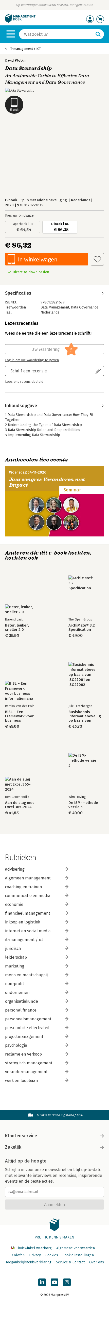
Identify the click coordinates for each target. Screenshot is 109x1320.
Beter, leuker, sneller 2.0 (17, 627)
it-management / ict (24, 939)
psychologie (16, 1045)
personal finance (21, 1010)
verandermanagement (26, 1071)
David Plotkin (15, 60)
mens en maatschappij (26, 975)
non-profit (14, 983)
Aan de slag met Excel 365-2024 (19, 805)
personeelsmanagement (28, 1019)
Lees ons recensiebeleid (24, 382)
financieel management (27, 913)
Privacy (35, 1255)
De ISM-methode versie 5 (83, 805)
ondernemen (17, 992)
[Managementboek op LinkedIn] (42, 1282)
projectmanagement (24, 1036)
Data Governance (84, 307)
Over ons (96, 1262)
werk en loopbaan (21, 1080)
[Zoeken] (98, 34)
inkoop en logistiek (22, 922)
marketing (14, 966)
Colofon (18, 1255)
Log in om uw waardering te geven (32, 360)
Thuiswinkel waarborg (34, 1248)
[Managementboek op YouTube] (54, 1282)
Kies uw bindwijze (19, 215)
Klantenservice (21, 1136)
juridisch (13, 948)
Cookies (51, 1255)
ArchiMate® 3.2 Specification (81, 627)
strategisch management (28, 1063)
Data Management (55, 307)
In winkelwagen (37, 259)
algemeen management (28, 878)
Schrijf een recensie (28, 370)
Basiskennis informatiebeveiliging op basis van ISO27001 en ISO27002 (86, 716)
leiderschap (16, 957)
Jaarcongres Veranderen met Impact (47, 482)
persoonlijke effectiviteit (27, 1027)
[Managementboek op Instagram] (67, 1282)
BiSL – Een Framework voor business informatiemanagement (23, 716)
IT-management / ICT (25, 49)
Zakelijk (13, 1147)
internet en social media (28, 930)
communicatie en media (27, 895)
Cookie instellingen (78, 1255)
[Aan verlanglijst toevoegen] (97, 259)
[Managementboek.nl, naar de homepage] (20, 21)
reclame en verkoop (23, 1054)
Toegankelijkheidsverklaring (28, 1262)
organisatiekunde (21, 1001)
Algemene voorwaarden (75, 1248)
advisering (15, 869)
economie (14, 904)
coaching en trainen (23, 886)
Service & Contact (70, 1262)
